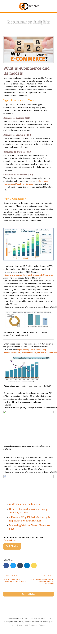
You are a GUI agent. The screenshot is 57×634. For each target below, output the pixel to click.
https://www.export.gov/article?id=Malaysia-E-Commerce (28, 275)
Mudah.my (19, 184)
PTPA (48, 618)
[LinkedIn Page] (32, 611)
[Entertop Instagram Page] (39, 611)
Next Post (42, 579)
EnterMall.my (9, 540)
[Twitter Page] (25, 611)
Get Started (12, 546)
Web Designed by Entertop (35, 625)
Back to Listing (28, 594)
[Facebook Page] (18, 611)
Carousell (30, 184)
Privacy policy (12, 618)
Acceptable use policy (37, 618)
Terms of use (23, 618)
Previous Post (14, 578)
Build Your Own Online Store (25, 504)
